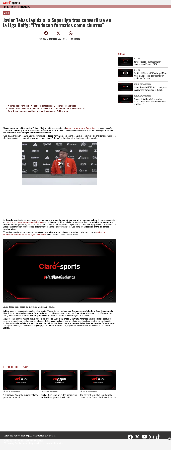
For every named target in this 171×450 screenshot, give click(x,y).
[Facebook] (131, 437)
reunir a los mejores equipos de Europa (24, 222)
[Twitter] (138, 437)
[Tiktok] (158, 437)
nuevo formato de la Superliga (80, 128)
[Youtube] (145, 437)
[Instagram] (152, 437)
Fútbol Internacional (20, 7)
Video (6, 12)
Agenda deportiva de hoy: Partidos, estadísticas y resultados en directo (42, 106)
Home (6, 7)
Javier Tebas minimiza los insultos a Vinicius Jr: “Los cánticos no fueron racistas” (47, 108)
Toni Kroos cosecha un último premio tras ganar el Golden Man (38, 111)
